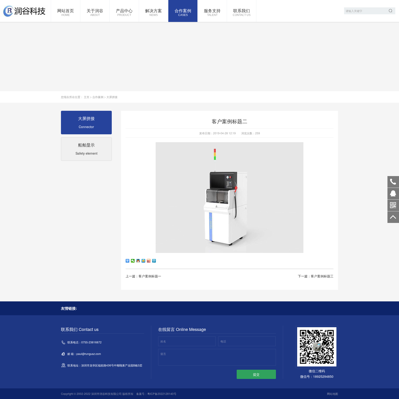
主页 (86, 97)
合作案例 (183, 12)
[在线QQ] (393, 195)
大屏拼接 (112, 97)
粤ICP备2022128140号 (161, 394)
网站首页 (65, 12)
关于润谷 (95, 12)
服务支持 (212, 12)
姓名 (163, 341)
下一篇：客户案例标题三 (315, 276)
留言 (163, 354)
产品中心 (124, 12)
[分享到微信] (133, 261)
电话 (223, 341)
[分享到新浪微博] (149, 261)
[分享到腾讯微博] (154, 261)
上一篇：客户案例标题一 (143, 276)
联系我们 (242, 12)
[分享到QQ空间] (143, 261)
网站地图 (332, 394)
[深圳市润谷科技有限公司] (24, 11)
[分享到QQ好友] (138, 261)
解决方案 (153, 12)
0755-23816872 (393, 182)
